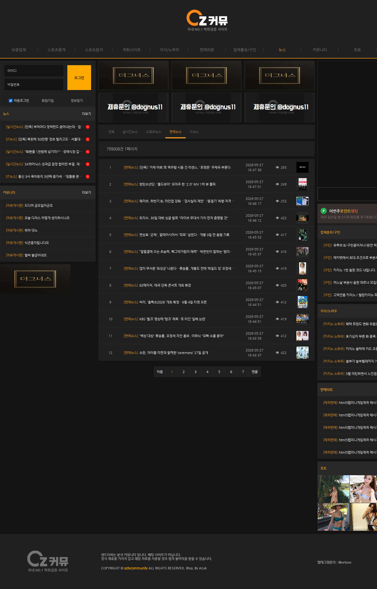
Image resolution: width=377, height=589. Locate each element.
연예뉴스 (175, 132)
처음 (160, 372)
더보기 (86, 114)
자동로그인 (21, 100)
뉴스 (282, 49)
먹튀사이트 (132, 49)
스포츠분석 (94, 49)
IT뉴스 (194, 132)
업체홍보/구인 (244, 49)
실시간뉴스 (130, 132)
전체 (111, 132)
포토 (357, 49)
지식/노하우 (169, 49)
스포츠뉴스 (153, 132)
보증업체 (19, 49)
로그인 (5, 21)
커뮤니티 (320, 49)
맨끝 (255, 372)
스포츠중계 (56, 49)
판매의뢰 (207, 49)
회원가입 (48, 100)
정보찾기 (77, 100)
